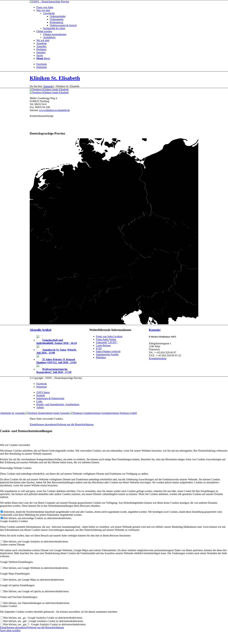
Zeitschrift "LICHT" (107, 342)
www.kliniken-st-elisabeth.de (54, 110)
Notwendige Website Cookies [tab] (15, 468)
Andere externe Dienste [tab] (12, 544)
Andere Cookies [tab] (8, 606)
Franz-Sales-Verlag (106, 339)
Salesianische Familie (107, 354)
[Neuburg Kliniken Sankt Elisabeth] (49, 89)
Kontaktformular (157, 358)
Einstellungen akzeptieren (43, 424)
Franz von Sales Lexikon (109, 336)
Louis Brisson (103, 345)
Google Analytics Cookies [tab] (14, 521)
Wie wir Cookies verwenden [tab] (15, 445)
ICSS (99, 348)
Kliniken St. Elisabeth (55, 78)
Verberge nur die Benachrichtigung (75, 424)
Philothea (101, 357)
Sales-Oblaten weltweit (108, 351)
